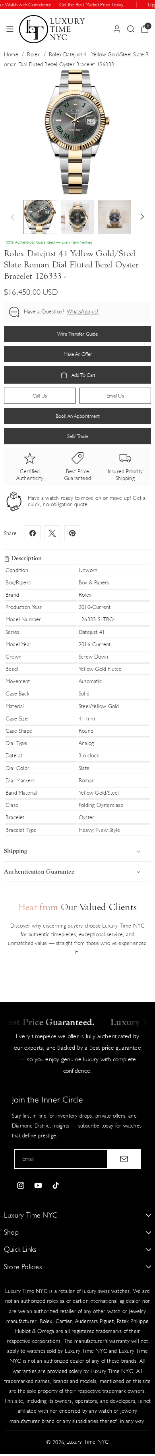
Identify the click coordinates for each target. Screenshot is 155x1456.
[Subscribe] (124, 1158)
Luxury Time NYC (87, 1442)
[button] (10, 29)
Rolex (33, 54)
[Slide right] (142, 217)
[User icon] (116, 29)
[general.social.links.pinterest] (72, 533)
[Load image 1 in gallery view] (40, 217)
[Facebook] (33, 533)
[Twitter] (52, 533)
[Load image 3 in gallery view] (115, 217)
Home (11, 54)
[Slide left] (12, 217)
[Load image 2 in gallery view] (77, 217)
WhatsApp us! (82, 311)
